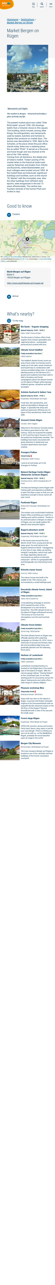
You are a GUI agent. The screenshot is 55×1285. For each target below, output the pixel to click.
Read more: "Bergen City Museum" (27, 751)
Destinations (27, 19)
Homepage (12, 19)
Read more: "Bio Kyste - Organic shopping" (27, 335)
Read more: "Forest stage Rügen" (27, 728)
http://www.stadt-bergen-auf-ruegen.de (25, 283)
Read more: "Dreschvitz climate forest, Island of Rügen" (27, 604)
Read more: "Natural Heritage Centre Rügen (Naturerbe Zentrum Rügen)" (27, 485)
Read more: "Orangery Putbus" (27, 459)
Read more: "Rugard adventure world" (27, 547)
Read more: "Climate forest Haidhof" (27, 368)
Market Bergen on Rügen (20, 22)
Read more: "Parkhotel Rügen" (27, 513)
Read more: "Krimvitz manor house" (27, 577)
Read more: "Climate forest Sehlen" (27, 637)
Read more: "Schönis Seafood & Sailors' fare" (27, 403)
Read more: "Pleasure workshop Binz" (27, 700)
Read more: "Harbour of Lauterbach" (27, 669)
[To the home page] (7, 5)
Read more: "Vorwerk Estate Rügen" (27, 433)
